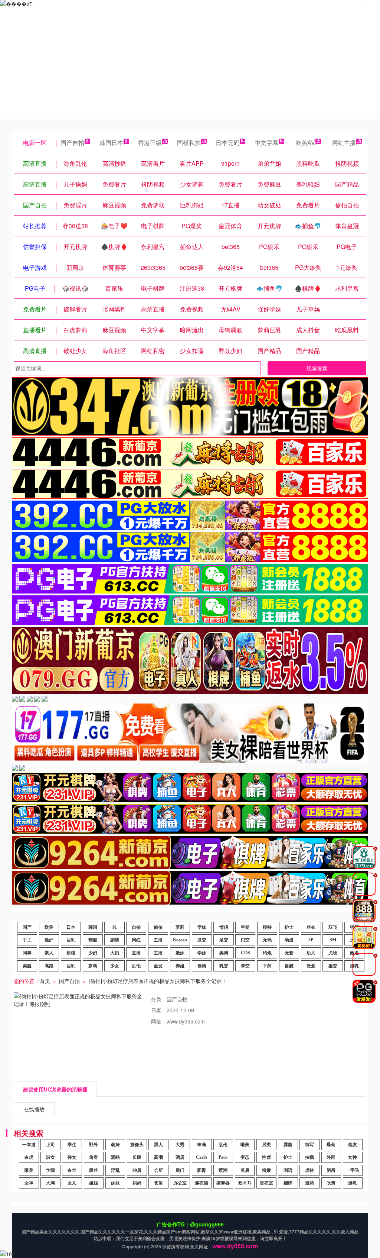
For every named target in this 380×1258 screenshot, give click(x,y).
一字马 (352, 1170)
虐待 (309, 1170)
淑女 (50, 1157)
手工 (27, 939)
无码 (267, 939)
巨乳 (70, 939)
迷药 (309, 1183)
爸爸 (158, 1183)
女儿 (72, 1183)
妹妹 (115, 1183)
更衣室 (266, 1183)
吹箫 (331, 1183)
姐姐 (93, 1183)
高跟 (49, 965)
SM (333, 939)
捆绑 (288, 1183)
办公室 (180, 1183)
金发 (158, 965)
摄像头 (137, 1144)
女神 (352, 1157)
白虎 (28, 1157)
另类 (266, 1144)
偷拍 (158, 927)
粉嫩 (266, 1170)
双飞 (332, 927)
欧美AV (305, 142)
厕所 (331, 1170)
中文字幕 (266, 142)
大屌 (50, 1183)
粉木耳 (245, 1183)
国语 (288, 1170)
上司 (50, 1144)
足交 (223, 939)
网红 (136, 939)
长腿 (136, 1157)
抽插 (309, 1157)
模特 (267, 927)
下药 (267, 965)
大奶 (114, 952)
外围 (331, 1157)
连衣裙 (201, 1183)
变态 (244, 1157)
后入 (311, 952)
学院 (50, 1170)
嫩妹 (180, 952)
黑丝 (93, 1170)
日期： (159, 1010)
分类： (159, 999)
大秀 (180, 1144)
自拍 (136, 927)
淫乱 (115, 1170)
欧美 (49, 927)
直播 (136, 952)
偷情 (201, 965)
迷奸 (49, 939)
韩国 (92, 927)
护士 (289, 927)
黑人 (158, 1144)
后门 (180, 1170)
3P (310, 939)
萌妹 (115, 1144)
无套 (289, 952)
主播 (158, 939)
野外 (93, 1144)
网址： (159, 1021)
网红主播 (344, 142)
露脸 (288, 1144)
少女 (114, 965)
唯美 (244, 1144)
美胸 (223, 952)
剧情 (114, 939)
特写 (309, 1144)
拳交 (245, 965)
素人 (49, 952)
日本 (70, 927)
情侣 (223, 927)
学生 (72, 1144)
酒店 (180, 1157)
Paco (223, 1157)
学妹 (201, 927)
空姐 (245, 927)
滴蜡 (115, 1157)
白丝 (72, 1170)
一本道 (29, 1144)
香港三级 (150, 142)
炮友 (352, 1144)
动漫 (289, 939)
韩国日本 (111, 142)
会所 (158, 1170)
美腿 (27, 965)
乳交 (223, 965)
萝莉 (180, 927)
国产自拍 (72, 142)
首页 (45, 980)
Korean (180, 939)
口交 (245, 939)
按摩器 (223, 1183)
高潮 (158, 1157)
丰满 (201, 1144)
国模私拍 (189, 142)
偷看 (93, 1157)
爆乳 (352, 1183)
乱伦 (136, 965)
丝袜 (311, 927)
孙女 (72, 1157)
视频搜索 (317, 368)
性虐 (266, 1157)
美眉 (244, 1170)
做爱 (311, 965)
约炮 (267, 952)
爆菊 (331, 1144)
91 (114, 927)
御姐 (180, 965)
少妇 (92, 952)
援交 (332, 965)
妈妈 (136, 1183)
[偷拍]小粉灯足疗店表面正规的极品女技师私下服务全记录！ (158, 980)
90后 (136, 1170)
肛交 (201, 939)
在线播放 (34, 1109)
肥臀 (201, 1170)
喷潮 (223, 1170)
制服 (92, 939)
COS (245, 952)
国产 (27, 927)
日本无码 (227, 142)
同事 (27, 952)
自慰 (289, 965)
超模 (70, 952)
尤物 (332, 952)
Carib (201, 1157)
